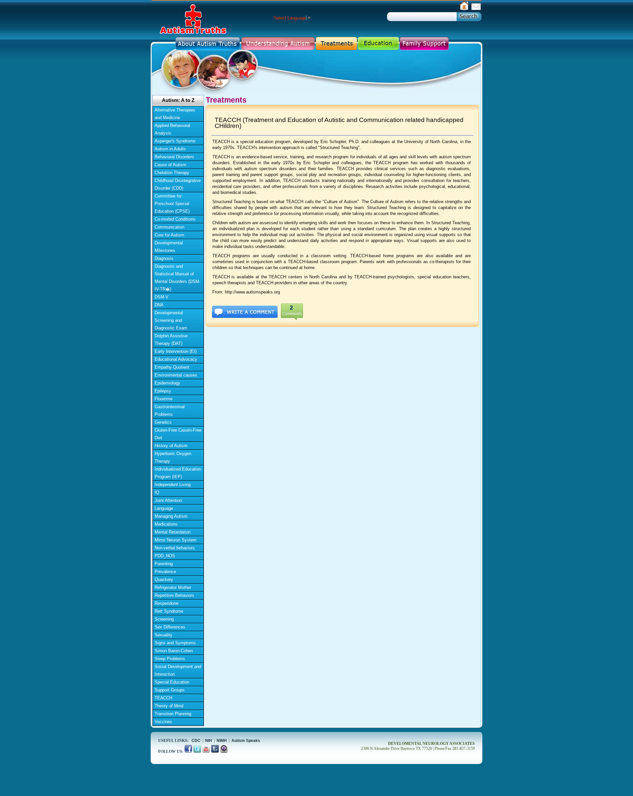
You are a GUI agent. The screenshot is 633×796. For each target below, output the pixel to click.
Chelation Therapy (172, 172)
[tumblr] (215, 751)
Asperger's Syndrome (175, 140)
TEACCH (163, 697)
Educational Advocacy (176, 359)
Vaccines (163, 721)
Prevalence (165, 571)
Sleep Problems (170, 658)
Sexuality (163, 634)
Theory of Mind (169, 705)
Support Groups (170, 690)
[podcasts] (224, 751)
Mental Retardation (173, 532)
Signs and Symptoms (175, 642)
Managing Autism (171, 516)
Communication (169, 227)
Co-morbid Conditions (175, 219)
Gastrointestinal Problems (170, 410)
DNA (159, 304)
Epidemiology (167, 383)
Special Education (172, 682)
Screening (164, 619)
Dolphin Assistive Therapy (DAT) (171, 339)
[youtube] (206, 751)
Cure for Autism (169, 234)
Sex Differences (170, 627)
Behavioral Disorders (174, 156)
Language (164, 508)
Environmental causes (176, 375)
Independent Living (173, 484)
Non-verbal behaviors (175, 547)
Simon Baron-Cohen (174, 650)
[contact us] (476, 9)
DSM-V (161, 296)
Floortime (163, 398)
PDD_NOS (165, 555)
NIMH (222, 740)
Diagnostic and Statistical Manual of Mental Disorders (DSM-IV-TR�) (177, 277)
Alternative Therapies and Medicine (175, 113)
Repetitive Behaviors (174, 595)
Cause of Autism (170, 164)
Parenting (164, 563)
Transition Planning (173, 713)
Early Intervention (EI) (175, 351)
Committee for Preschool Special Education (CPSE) (172, 204)
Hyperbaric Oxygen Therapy (173, 457)
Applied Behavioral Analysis (172, 129)
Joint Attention (168, 500)
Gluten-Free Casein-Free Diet (178, 434)
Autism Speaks (245, 740)
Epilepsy (163, 390)
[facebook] (188, 751)
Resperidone (166, 603)
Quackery (164, 579)
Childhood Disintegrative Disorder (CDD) (178, 184)
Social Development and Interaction (178, 670)
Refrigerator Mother (173, 587)
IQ (157, 492)
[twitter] (197, 751)
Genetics (163, 422)
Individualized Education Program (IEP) (178, 473)
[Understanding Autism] (278, 43)
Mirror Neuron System (175, 539)
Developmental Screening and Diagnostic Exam (171, 320)
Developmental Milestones (169, 246)
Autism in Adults (170, 148)
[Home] (464, 9)
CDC (196, 740)
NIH (208, 740)
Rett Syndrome (169, 611)
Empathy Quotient (172, 367)
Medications (166, 524)
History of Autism (171, 445)
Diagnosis (164, 258)
